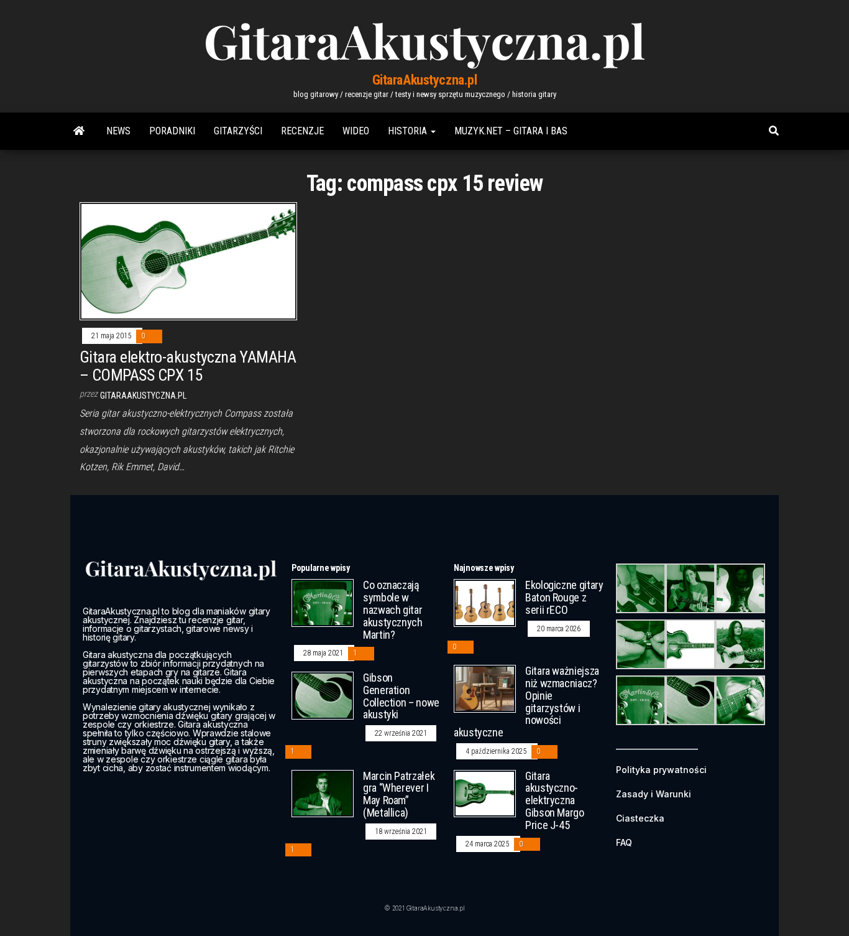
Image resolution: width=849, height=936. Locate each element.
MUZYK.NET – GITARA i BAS (510, 131)
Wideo (355, 131)
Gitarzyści (238, 131)
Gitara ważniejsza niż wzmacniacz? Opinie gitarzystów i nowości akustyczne (526, 701)
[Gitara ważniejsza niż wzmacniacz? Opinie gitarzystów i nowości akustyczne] (485, 688)
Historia (408, 131)
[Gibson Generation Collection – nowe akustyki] (322, 695)
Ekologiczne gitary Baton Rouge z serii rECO (564, 597)
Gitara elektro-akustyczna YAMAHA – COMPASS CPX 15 (188, 366)
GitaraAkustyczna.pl (424, 80)
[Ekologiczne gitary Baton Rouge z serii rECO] (485, 602)
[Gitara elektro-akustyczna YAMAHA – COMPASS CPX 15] (188, 261)
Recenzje (302, 131)
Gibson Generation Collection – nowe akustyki (401, 696)
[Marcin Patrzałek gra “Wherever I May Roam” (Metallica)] (322, 793)
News (118, 131)
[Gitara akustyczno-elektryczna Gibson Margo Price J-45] (485, 793)
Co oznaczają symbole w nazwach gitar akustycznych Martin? (393, 609)
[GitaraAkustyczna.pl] (79, 131)
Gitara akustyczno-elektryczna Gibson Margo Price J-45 (554, 800)
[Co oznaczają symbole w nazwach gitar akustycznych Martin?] (322, 602)
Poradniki (172, 131)
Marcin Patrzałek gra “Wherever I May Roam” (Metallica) (398, 794)
